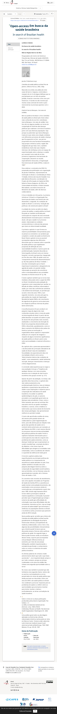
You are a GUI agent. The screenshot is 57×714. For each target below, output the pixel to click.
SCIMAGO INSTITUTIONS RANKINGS (28, 38)
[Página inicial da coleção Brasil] (6, 685)
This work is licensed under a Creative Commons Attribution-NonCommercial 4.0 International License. (37, 647)
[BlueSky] (11, 690)
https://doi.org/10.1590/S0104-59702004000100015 (25, 20)
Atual (19, 14)
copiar (42, 20)
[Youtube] (18, 690)
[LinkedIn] (14, 690)
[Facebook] (16, 690)
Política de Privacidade (25, 711)
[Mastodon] (13, 690)
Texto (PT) (41, 14)
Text (9, 44)
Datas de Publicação (11, 48)
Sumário (9, 14)
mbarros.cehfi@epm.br (29, 64)
